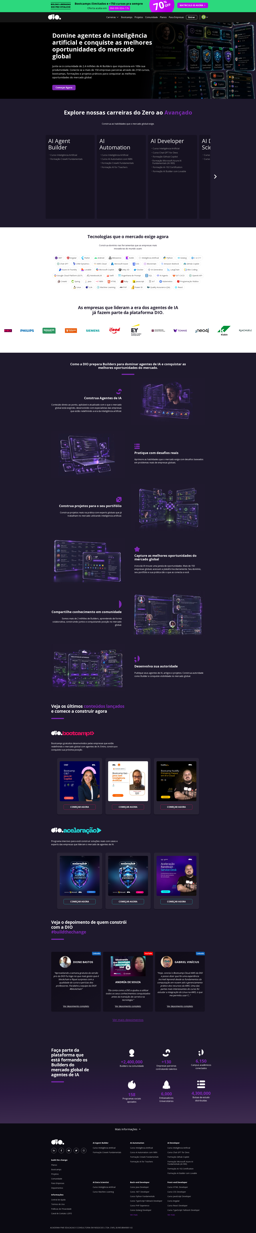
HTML (113, 281)
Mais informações (126, 1129)
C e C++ (197, 258)
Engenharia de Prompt (131, 275)
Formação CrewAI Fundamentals (66, 159)
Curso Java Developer (139, 1187)
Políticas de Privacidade (61, 1209)
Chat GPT (64, 263)
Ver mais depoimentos (128, 1019)
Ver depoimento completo (76, 1006)
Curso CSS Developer (176, 1192)
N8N (101, 281)
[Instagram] (83, 1150)
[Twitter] (76, 1150)
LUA (90, 287)
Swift (111, 275)
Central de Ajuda (58, 1199)
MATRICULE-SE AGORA (191, 5)
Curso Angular (173, 1201)
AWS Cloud (102, 263)
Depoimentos (57, 1188)
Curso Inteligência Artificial (63, 155)
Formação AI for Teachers (114, 167)
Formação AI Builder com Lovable (169, 171)
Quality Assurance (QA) (160, 287)
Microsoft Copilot (106, 269)
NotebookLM (96, 275)
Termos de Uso (58, 1204)
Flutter (87, 258)
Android (101, 258)
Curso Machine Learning (103, 1192)
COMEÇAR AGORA (79, 806)
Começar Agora (64, 87)
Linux (78, 287)
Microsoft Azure (121, 263)
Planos (163, 17)
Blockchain (151, 263)
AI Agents (164, 275)
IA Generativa (157, 269)
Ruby (126, 281)
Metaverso (116, 258)
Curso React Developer (177, 1205)
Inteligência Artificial (150, 258)
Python (170, 258)
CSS (137, 263)
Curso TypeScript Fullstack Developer (146, 1201)
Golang (183, 258)
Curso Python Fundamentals (142, 1196)
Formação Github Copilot (165, 156)
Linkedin (96, 953)
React (180, 287)
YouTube (148, 953)
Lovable (88, 269)
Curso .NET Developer (139, 1192)
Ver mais (134, 1214)
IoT (153, 281)
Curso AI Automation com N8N (117, 159)
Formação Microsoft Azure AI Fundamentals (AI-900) (166, 161)
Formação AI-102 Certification (167, 167)
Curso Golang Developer (140, 1210)
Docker (140, 269)
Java (89, 281)
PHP (125, 287)
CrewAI (64, 281)
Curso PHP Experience (139, 1205)
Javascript (140, 281)
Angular (73, 258)
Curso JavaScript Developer (179, 1196)
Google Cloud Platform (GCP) (69, 275)
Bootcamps (126, 17)
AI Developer (167, 141)
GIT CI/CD (180, 275)
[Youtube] (68, 1150)
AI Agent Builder (59, 144)
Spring (77, 281)
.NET (60, 258)
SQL (150, 275)
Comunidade (151, 17)
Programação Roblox (189, 281)
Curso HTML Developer (177, 1187)
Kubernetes (167, 281)
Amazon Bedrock (171, 263)
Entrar (191, 17)
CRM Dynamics (82, 263)
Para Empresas (176, 17)
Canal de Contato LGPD (61, 1213)
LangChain (174, 269)
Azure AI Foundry (69, 269)
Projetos (139, 17)
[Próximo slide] (215, 177)
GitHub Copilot (193, 263)
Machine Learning (107, 287)
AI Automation (114, 144)
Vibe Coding (192, 269)
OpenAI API (197, 275)
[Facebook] (61, 1150)
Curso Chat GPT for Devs (165, 152)
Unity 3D (125, 269)
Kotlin (131, 258)
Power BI (139, 287)
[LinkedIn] (54, 1150)
